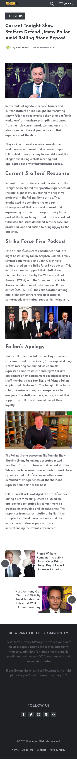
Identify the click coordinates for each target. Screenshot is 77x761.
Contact (41, 749)
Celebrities (15, 16)
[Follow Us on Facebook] (23, 714)
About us (27, 749)
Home (15, 749)
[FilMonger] (11, 3)
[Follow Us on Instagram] (38, 714)
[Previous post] (5, 563)
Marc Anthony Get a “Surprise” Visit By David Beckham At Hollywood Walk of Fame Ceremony (27, 599)
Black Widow (22, 47)
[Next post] (72, 600)
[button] (51, 3)
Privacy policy (57, 749)
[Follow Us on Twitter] (31, 714)
